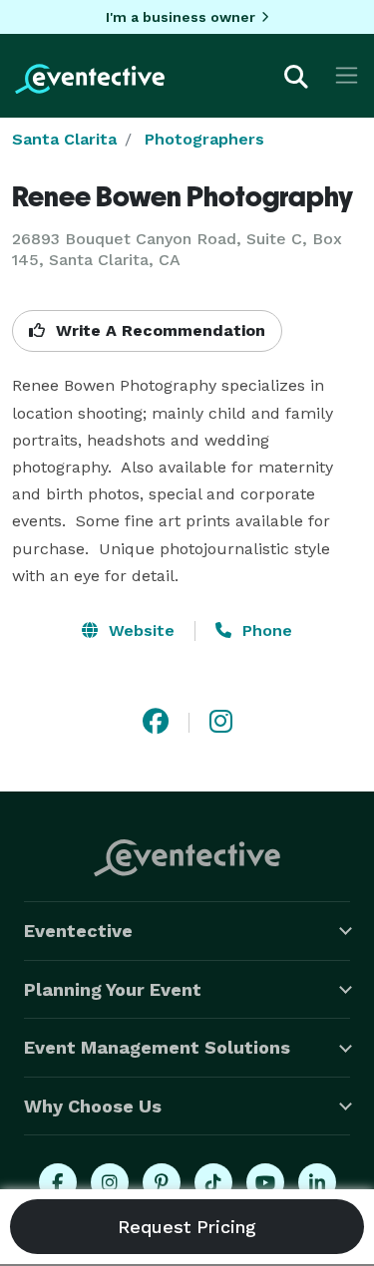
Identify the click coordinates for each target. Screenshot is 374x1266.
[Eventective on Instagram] (110, 1182)
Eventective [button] (78, 930)
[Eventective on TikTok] (213, 1182)
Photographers (204, 139)
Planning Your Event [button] (112, 989)
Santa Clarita (64, 139)
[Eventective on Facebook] (58, 1182)
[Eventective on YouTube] (265, 1182)
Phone (264, 630)
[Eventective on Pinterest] (162, 1182)
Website (139, 630)
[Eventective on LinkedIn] (317, 1182)
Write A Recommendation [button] (158, 330)
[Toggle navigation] (346, 75)
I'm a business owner (180, 17)
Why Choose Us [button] (93, 1106)
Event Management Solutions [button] (157, 1047)
